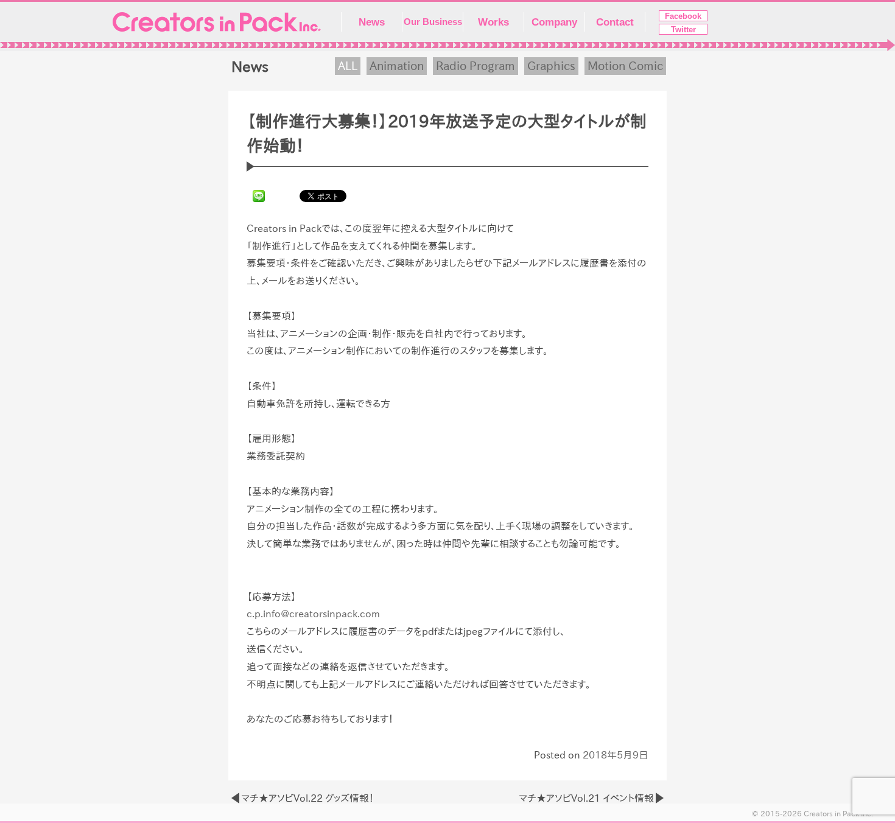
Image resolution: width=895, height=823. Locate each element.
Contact (615, 22)
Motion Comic (625, 65)
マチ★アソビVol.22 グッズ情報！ (307, 798)
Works (493, 22)
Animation (397, 65)
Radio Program (475, 65)
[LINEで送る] (259, 195)
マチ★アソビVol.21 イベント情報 (586, 798)
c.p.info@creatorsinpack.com (313, 613)
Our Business (433, 22)
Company (554, 22)
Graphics (551, 65)
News (372, 22)
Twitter (683, 29)
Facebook (683, 16)
